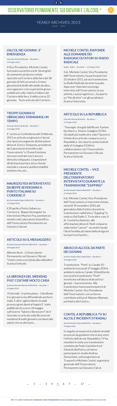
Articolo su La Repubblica (85, 114)
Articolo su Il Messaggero (29, 239)
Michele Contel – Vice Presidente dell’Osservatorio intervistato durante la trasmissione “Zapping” (84, 177)
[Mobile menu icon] (111, 10)
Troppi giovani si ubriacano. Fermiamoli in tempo (28, 117)
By (34, 59)
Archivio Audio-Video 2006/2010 (77, 190)
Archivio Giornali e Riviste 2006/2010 (22, 244)
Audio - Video (69, 67)
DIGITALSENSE (100, 400)
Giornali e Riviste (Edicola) (17, 59)
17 (82, 383)
